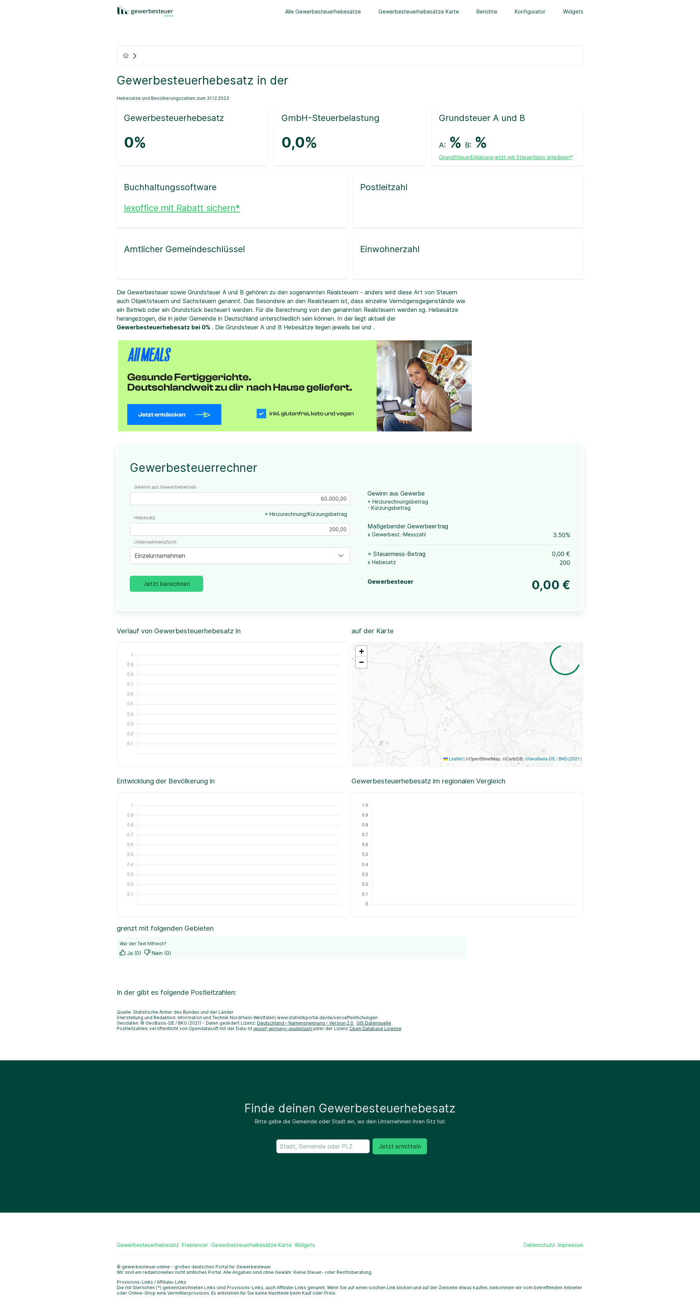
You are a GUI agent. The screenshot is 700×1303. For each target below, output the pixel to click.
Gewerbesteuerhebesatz (148, 1245)
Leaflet (455, 758)
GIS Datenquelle (374, 1023)
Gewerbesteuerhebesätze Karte (418, 11)
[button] (341, 556)
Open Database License (375, 1028)
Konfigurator (530, 11)
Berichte (487, 11)
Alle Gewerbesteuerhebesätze (323, 11)
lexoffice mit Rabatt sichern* (182, 208)
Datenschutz (539, 1245)
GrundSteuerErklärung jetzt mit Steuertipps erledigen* (506, 157)
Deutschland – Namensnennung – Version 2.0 (305, 1023)
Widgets (573, 11)
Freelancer (195, 1245)
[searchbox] (323, 1146)
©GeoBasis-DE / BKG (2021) (553, 758)
